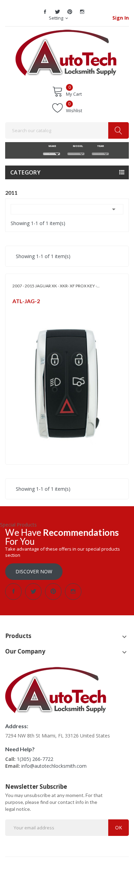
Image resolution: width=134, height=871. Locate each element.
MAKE (51, 146)
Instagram (82, 11)
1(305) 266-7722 (35, 759)
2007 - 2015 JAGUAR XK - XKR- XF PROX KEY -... (56, 285)
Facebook (45, 11)
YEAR (100, 146)
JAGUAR (19, 310)
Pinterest (69, 11)
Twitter (57, 11)
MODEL (76, 146)
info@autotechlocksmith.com (54, 766)
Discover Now (33, 571)
